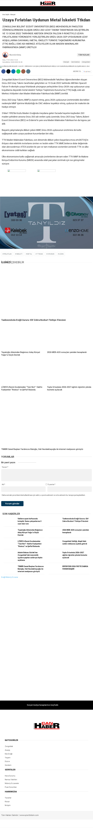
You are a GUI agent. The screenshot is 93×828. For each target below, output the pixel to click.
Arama (68, 12)
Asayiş (6, 54)
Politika (7, 49)
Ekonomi (7, 25)
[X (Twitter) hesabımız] (30, 824)
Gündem (7, 30)
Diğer (6, 59)
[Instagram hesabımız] (44, 824)
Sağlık (6, 45)
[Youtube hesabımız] (59, 824)
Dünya (6, 20)
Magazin (7, 40)
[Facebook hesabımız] (15, 824)
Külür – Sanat (10, 35)
